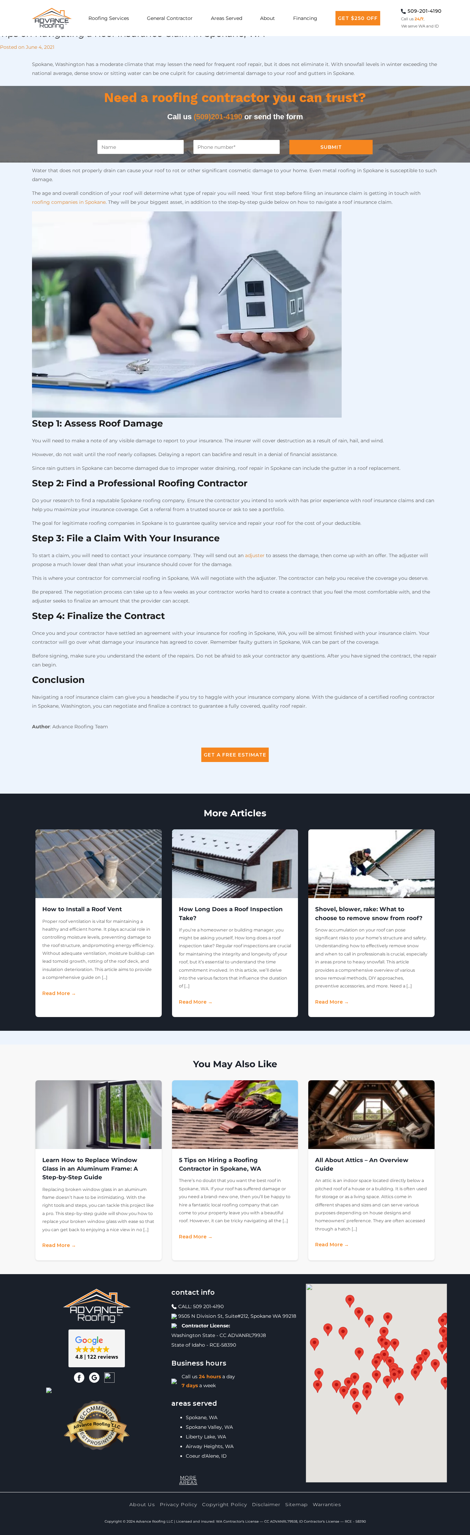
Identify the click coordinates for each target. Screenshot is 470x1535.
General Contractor (170, 18)
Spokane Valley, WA (209, 1427)
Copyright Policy (224, 1504)
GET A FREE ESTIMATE (235, 755)
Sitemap (296, 1504)
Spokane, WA (201, 1417)
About (267, 18)
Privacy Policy (178, 1504)
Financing (305, 18)
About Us (142, 1504)
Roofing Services (108, 18)
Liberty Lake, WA (206, 1437)
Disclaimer (266, 1504)
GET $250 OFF (358, 18)
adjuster (255, 555)
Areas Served (226, 18)
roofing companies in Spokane (69, 202)
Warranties (327, 1504)
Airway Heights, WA (210, 1446)
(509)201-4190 (218, 116)
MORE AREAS (188, 1480)
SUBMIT (331, 147)
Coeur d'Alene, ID (206, 1456)
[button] (96, 1348)
